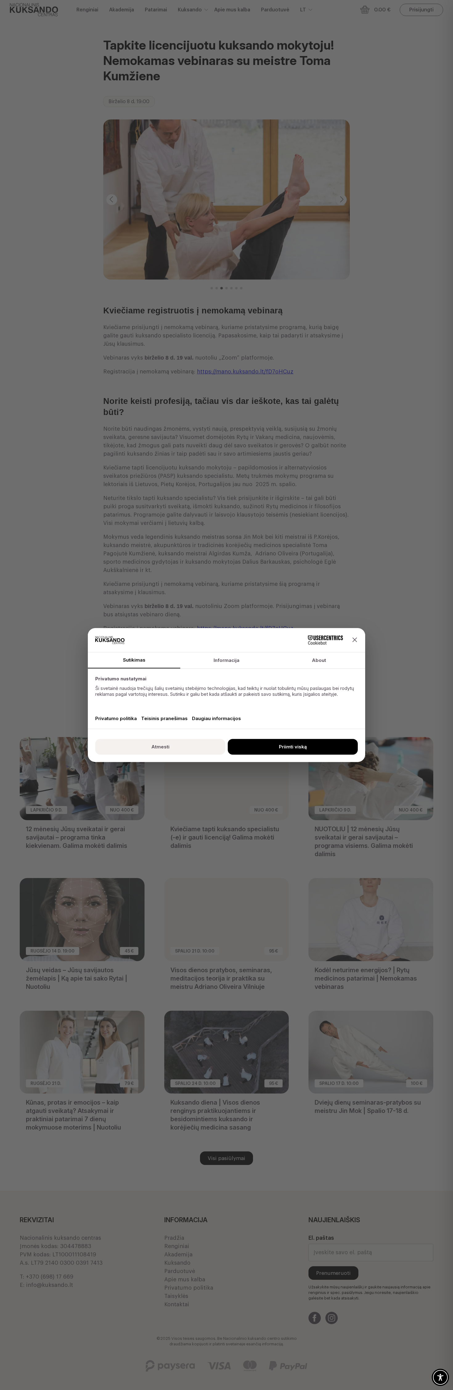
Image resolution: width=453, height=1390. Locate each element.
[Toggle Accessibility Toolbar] (440, 1377)
